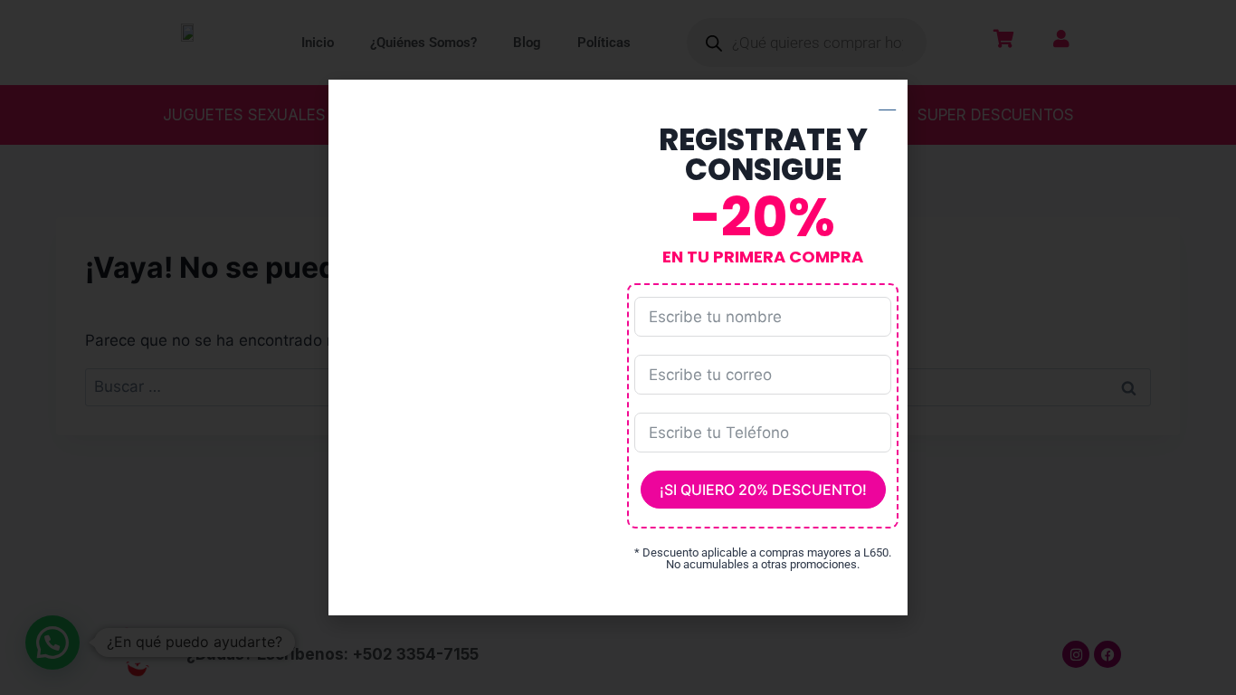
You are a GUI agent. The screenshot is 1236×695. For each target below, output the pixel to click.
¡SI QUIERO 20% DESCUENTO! (763, 490)
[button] (887, 99)
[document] (618, 347)
